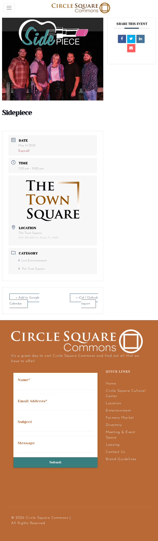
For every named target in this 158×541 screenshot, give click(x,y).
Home (111, 384)
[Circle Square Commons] (81, 8)
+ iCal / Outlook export (87, 300)
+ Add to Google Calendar (24, 300)
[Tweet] (131, 39)
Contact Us (115, 452)
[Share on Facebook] (122, 39)
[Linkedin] (140, 39)
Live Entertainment (34, 260)
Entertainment (118, 411)
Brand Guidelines (121, 459)
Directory (114, 425)
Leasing (113, 445)
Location (113, 403)
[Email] (131, 48)
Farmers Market (120, 418)
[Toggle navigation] (9, 8)
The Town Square (33, 268)
